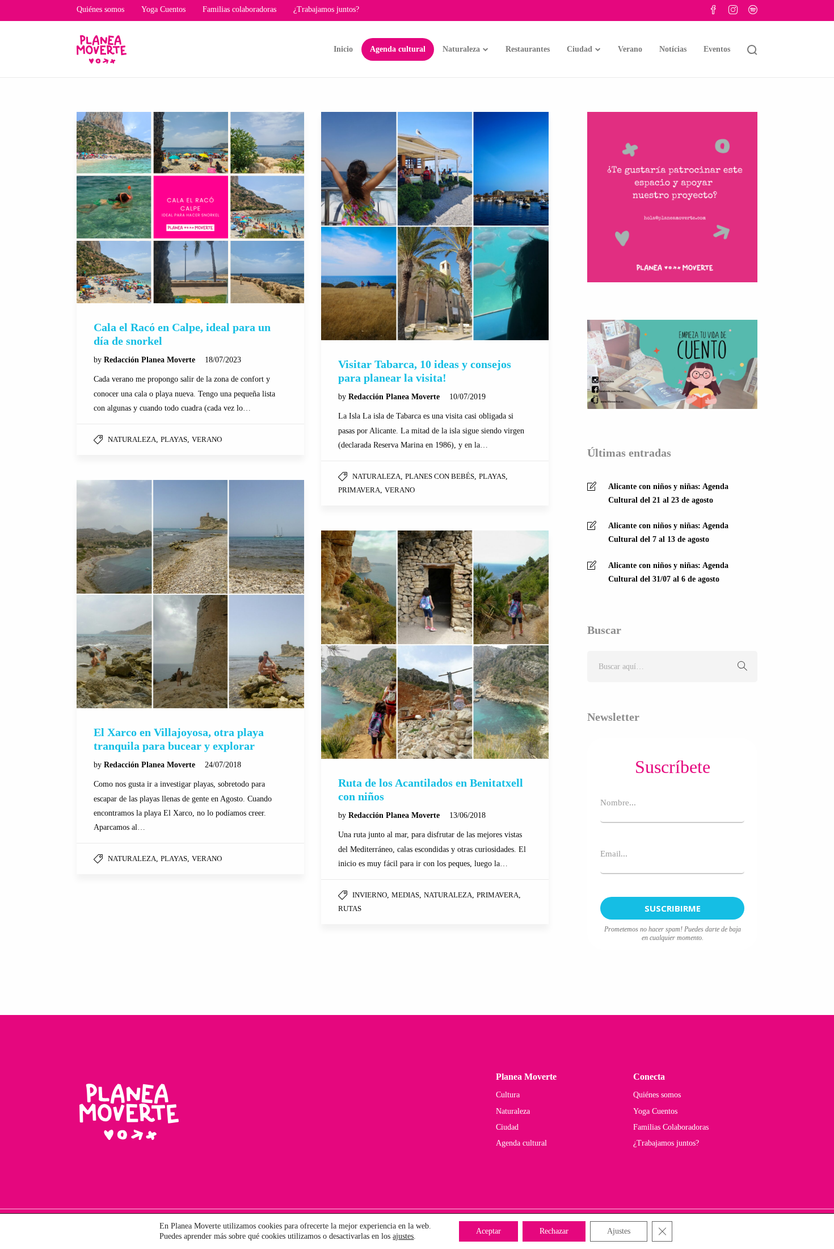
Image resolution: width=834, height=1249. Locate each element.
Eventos (717, 49)
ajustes (403, 1236)
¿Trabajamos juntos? (326, 9)
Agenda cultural (398, 49)
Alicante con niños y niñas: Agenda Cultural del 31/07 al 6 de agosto (668, 572)
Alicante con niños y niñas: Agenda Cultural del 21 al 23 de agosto (668, 493)
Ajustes (618, 1231)
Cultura (508, 1095)
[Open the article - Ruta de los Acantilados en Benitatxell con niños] (435, 644)
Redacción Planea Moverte (150, 360)
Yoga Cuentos (163, 9)
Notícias (672, 49)
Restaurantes (528, 49)
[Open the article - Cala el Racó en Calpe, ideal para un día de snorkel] (190, 207)
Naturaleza (461, 49)
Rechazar (554, 1231)
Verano (630, 49)
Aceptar (488, 1231)
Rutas (349, 908)
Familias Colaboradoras (671, 1127)
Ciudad (579, 49)
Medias (405, 895)
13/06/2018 (467, 815)
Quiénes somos (100, 9)
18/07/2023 (223, 360)
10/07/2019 (467, 396)
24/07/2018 (223, 765)
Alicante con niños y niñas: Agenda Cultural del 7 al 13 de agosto (668, 532)
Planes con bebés (439, 476)
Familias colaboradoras (239, 9)
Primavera (359, 490)
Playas (174, 439)
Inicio (343, 49)
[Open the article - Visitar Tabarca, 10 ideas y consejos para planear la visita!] (435, 226)
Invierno (369, 895)
